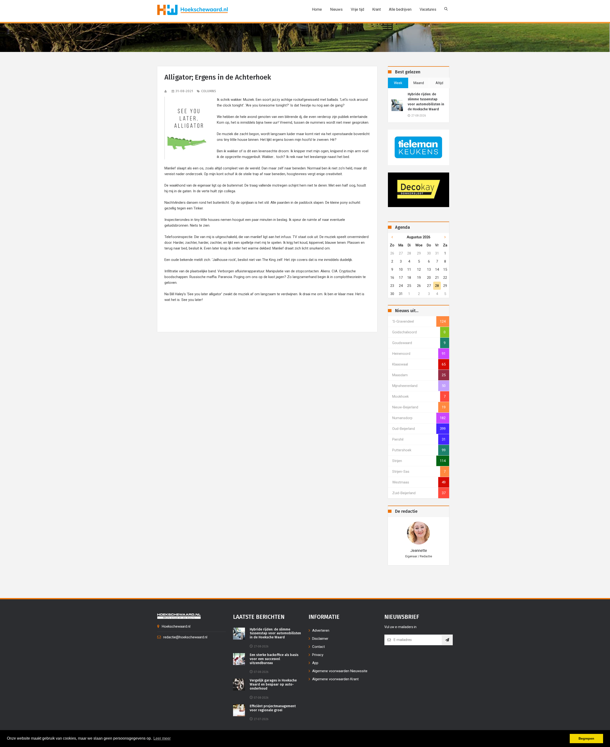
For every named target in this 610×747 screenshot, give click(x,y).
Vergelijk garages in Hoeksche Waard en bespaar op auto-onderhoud (273, 685)
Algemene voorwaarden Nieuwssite (339, 671)
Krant (376, 9)
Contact (318, 647)
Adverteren (320, 630)
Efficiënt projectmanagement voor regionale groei (273, 708)
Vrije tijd (357, 9)
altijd (439, 83)
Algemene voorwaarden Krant (335, 679)
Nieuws (336, 9)
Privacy (317, 655)
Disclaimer (320, 638)
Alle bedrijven (400, 9)
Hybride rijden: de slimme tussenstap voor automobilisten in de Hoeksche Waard (426, 101)
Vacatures (428, 9)
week (398, 83)
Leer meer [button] (162, 738)
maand (418, 83)
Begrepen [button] (586, 738)
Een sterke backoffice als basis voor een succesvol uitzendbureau (274, 659)
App (315, 663)
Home (317, 9)
